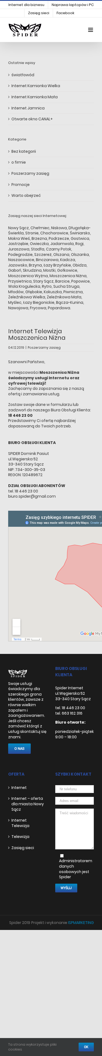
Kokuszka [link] (53, 292)
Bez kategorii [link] (23, 151)
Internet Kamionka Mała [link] (34, 97)
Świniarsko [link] (80, 233)
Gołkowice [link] (67, 270)
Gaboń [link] (14, 270)
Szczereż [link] (43, 254)
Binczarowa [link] (47, 259)
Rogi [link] (79, 243)
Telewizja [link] (20, 836)
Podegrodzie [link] (20, 254)
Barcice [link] (62, 281)
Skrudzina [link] (32, 270)
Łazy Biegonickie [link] (38, 302)
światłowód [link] (22, 75)
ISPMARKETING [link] (81, 922)
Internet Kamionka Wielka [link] (35, 85)
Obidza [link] (79, 265)
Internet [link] (19, 787)
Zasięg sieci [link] (22, 847)
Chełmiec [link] (40, 228)
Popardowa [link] (59, 308)
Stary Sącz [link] (43, 281)
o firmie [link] (18, 162)
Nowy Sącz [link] (18, 228)
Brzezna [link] (39, 238)
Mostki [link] (49, 270)
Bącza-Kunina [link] (69, 302)
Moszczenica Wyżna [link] (28, 275)
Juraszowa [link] (18, 249)
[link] (26, 5)
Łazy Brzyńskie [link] (57, 265)
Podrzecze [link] (59, 238)
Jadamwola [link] (62, 243)
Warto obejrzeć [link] (26, 195)
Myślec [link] (14, 302)
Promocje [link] (20, 184)
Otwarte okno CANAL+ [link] (32, 119)
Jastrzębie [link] (18, 243)
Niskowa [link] (59, 228)
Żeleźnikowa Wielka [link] (26, 297)
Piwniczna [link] (73, 292)
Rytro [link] (47, 286)
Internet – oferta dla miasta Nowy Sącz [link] (27, 804)
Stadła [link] (37, 249)
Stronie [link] (32, 233)
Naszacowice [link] (21, 259)
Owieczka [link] (39, 243)
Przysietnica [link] (20, 281)
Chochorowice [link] (54, 233)
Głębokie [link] (33, 292)
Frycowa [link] (38, 308)
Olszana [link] (61, 254)
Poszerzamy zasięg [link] (44, 347)
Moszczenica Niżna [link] (68, 275)
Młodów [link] (16, 292)
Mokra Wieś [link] (19, 238)
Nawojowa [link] (18, 308)
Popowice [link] (80, 281)
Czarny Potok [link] (58, 249)
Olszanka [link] (80, 254)
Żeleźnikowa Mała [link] (63, 297)
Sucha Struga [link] (66, 286)
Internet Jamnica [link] (28, 108)
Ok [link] (86, 1047)
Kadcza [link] (67, 259)
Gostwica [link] (80, 238)
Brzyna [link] (35, 265)
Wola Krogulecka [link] (24, 286)
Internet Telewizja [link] (20, 823)
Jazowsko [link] (17, 265)
